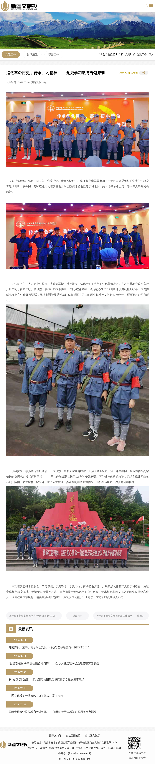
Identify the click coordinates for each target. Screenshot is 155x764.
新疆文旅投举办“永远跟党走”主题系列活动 (41, 615)
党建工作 (10, 54)
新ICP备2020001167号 (79, 753)
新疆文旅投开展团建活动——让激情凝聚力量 (130, 615)
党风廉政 (32, 54)
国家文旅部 (55, 735)
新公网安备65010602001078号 (74, 759)
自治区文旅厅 (92, 735)
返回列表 (77, 615)
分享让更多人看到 (128, 73)
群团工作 (53, 54)
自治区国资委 (73, 735)
